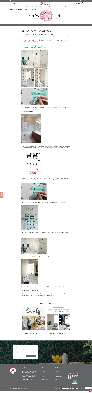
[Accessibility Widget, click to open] (1, 392)
